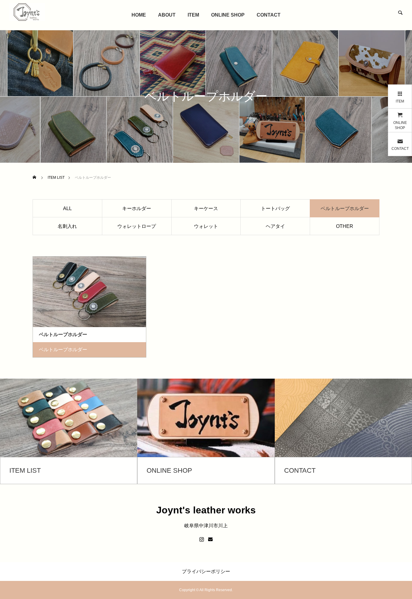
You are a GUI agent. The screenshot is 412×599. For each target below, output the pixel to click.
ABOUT (167, 14)
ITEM (193, 14)
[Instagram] (201, 540)
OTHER (344, 226)
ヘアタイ (275, 226)
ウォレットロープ (136, 226)
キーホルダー (136, 208)
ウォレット (206, 226)
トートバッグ (275, 208)
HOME (139, 14)
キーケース (206, 208)
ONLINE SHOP (228, 14)
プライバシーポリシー (206, 571)
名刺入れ (67, 226)
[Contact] (210, 540)
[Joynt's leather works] (27, 12)
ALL (67, 208)
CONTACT (268, 14)
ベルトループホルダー (63, 349)
